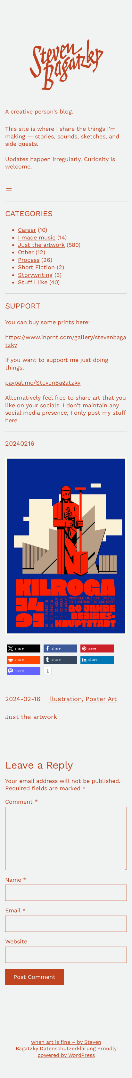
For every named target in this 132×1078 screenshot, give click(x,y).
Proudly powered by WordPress (77, 1051)
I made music (36, 237)
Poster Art (101, 699)
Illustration (65, 699)
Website (16, 941)
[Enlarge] (118, 465)
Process (28, 259)
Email (15, 910)
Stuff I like (32, 282)
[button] (23, 648)
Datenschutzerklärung (68, 1048)
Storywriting (35, 274)
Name (15, 879)
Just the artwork (41, 244)
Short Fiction (36, 267)
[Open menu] (9, 189)
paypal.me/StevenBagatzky (42, 382)
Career (27, 229)
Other (26, 252)
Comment (21, 801)
